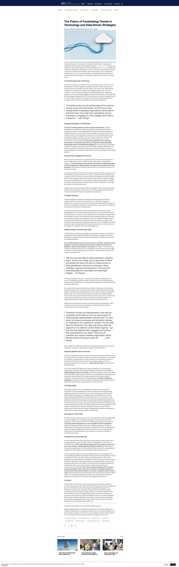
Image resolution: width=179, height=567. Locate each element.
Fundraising (94, 10)
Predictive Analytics (96, 518)
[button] (83, 4)
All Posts (59, 10)
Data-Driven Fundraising (70, 518)
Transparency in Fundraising (93, 521)
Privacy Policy (5, 565)
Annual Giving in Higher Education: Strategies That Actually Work (90, 553)
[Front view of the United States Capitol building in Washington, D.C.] (67, 544)
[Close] (177, 564)
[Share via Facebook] (65, 525)
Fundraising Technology (83, 518)
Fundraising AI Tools (106, 10)
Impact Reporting (106, 521)
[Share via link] (75, 525)
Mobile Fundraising (80, 521)
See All (121, 536)
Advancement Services (71, 10)
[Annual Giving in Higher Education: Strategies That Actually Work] (90, 544)
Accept (172, 564)
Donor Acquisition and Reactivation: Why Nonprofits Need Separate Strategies (112, 553)
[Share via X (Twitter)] (68, 525)
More (116, 10)
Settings (166, 564)
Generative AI (106, 518)
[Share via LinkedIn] (71, 525)
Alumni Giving (85, 10)
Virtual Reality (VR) (69, 521)
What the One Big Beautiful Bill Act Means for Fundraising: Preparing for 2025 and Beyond (67, 553)
